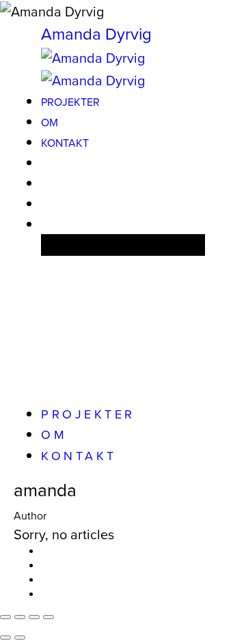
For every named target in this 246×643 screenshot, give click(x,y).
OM (49, 122)
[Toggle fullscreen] (34, 617)
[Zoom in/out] (48, 617)
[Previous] (5, 637)
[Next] (19, 637)
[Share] (19, 617)
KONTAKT (65, 143)
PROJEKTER (70, 102)
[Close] (5, 617)
